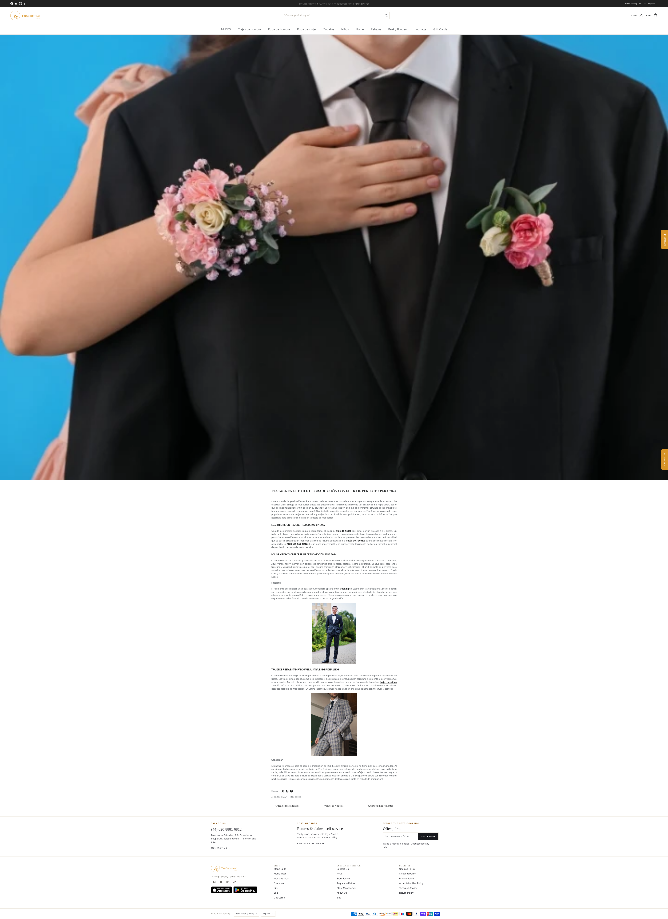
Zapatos (328, 29)
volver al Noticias (334, 805)
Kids (276, 888)
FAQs (339, 873)
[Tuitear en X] (282, 791)
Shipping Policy (407, 873)
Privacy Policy (406, 878)
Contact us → (220, 848)
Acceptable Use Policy (411, 883)
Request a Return (346, 883)
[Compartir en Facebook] (287, 791)
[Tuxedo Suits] (334, 633)
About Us (342, 892)
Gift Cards (440, 29)
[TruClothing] (25, 15)
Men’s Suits (280, 868)
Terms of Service (408, 888)
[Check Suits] (334, 724)
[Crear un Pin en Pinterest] (291, 791)
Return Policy (406, 892)
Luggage (420, 29)
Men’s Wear (280, 873)
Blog (339, 897)
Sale (276, 892)
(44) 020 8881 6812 (226, 829)
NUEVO (226, 29)
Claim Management (347, 888)
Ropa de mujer (306, 29)
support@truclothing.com (225, 838)
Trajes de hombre (249, 29)
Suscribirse (428, 836)
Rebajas (376, 29)
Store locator (344, 878)
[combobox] (336, 15)
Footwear (279, 883)
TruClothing (224, 913)
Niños (345, 29)
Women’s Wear (281, 878)
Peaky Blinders (398, 29)
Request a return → (310, 843)
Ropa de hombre (279, 29)
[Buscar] (386, 15)
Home (360, 29)
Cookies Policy (407, 868)
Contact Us (343, 868)
